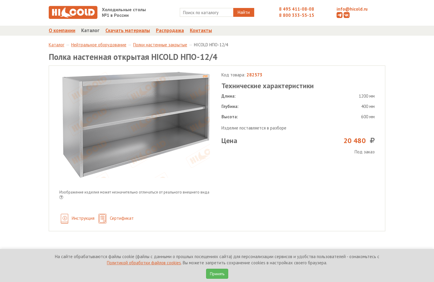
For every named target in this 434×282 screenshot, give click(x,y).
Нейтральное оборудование (98, 44)
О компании (62, 30)
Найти (244, 12)
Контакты (201, 30)
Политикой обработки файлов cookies (144, 262)
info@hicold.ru (352, 9)
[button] (61, 197)
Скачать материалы (127, 30)
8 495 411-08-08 (296, 9)
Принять (217, 273)
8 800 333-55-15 (296, 15)
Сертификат (121, 218)
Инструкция (82, 218)
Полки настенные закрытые (160, 44)
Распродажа (170, 30)
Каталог (90, 30)
